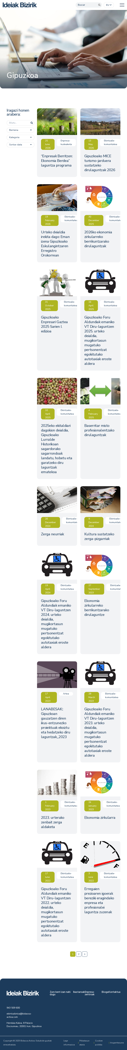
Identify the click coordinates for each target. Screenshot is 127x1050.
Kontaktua (114, 992)
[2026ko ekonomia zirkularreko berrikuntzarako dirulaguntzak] (100, 223)
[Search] (99, 5)
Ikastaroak (79, 992)
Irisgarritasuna (117, 1042)
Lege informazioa (69, 1042)
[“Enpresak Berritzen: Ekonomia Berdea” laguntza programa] (57, 142)
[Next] (84, 954)
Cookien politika (99, 1042)
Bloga (105, 992)
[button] (109, 5)
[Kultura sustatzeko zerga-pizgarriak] (100, 516)
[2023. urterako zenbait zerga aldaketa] (57, 802)
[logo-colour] (20, 4)
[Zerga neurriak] (57, 516)
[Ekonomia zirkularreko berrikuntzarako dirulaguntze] (100, 603)
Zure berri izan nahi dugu (60, 993)
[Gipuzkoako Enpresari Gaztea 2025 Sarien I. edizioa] (57, 320)
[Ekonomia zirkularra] (100, 802)
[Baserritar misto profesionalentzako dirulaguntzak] (100, 428)
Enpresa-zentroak (90, 993)
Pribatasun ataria (84, 1042)
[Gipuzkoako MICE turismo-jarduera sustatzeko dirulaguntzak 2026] (100, 142)
